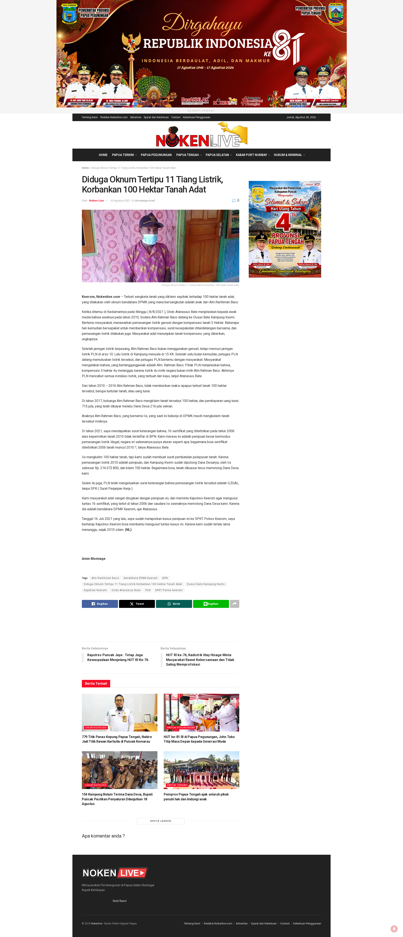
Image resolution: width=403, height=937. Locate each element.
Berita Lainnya (160, 821)
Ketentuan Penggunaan (196, 117)
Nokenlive (96, 923)
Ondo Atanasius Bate (126, 590)
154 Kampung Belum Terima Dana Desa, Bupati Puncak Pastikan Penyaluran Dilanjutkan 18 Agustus (117, 799)
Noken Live (96, 200)
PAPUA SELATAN (217, 155)
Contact (176, 117)
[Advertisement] (160, 624)
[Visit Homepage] (201, 134)
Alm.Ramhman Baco (105, 578)
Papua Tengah (187, 155)
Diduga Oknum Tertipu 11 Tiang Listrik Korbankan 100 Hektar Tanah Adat (133, 584)
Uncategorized (145, 200)
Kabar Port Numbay (251, 155)
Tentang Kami (90, 117)
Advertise (135, 117)
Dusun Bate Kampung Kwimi (206, 584)
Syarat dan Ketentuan (156, 117)
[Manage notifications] (394, 928)
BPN (165, 578)
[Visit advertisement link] (201, 53)
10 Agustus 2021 (120, 200)
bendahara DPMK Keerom (141, 578)
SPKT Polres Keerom (169, 590)
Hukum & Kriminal (288, 155)
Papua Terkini (123, 155)
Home (103, 155)
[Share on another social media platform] (234, 604)
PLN (147, 590)
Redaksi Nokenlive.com (114, 117)
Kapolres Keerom (95, 590)
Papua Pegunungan (156, 155)
